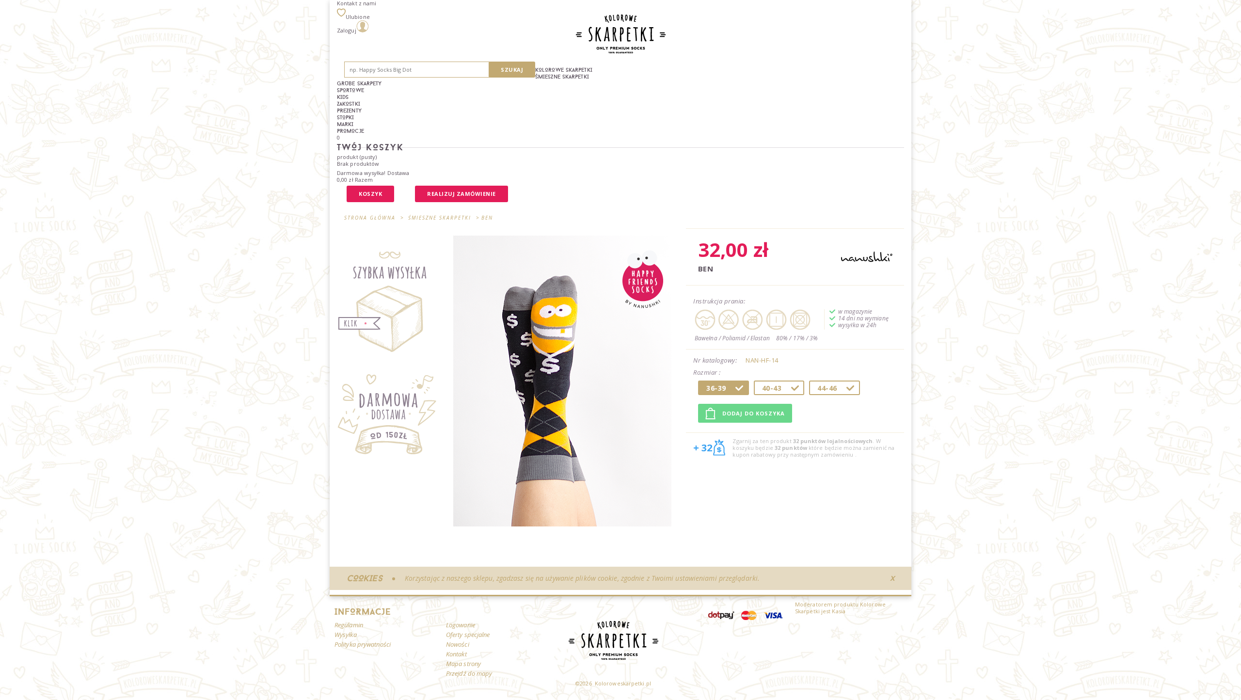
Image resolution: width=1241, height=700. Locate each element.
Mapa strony (463, 663)
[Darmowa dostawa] (391, 418)
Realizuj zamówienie (461, 193)
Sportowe (350, 90)
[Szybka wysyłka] (391, 301)
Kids (343, 97)
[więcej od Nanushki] (866, 257)
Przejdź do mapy (469, 673)
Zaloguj (346, 30)
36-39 (716, 388)
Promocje (350, 130)
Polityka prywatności (362, 644)
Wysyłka (345, 634)
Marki (345, 124)
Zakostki (348, 103)
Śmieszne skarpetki (562, 76)
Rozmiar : (707, 373)
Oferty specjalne (468, 634)
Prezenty (349, 110)
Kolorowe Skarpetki (563, 69)
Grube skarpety (359, 83)
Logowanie (460, 624)
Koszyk (370, 193)
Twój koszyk (370, 147)
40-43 (772, 388)
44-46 (827, 388)
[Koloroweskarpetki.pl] (621, 35)
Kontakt (456, 654)
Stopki (345, 117)
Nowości (457, 644)
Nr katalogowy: (715, 360)
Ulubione (358, 16)
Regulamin (348, 624)
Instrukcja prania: (719, 301)
